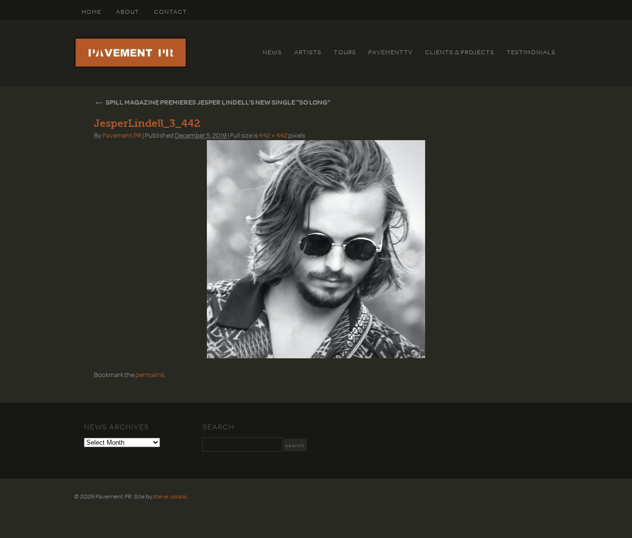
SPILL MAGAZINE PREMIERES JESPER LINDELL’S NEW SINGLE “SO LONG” (212, 102)
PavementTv (390, 52)
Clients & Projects (459, 52)
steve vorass (170, 496)
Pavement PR (121, 135)
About (127, 11)
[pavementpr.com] (130, 66)
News (272, 52)
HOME (91, 11)
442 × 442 (273, 135)
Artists (307, 52)
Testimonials (531, 52)
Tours (345, 52)
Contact (170, 11)
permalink (149, 374)
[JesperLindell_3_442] (316, 249)
